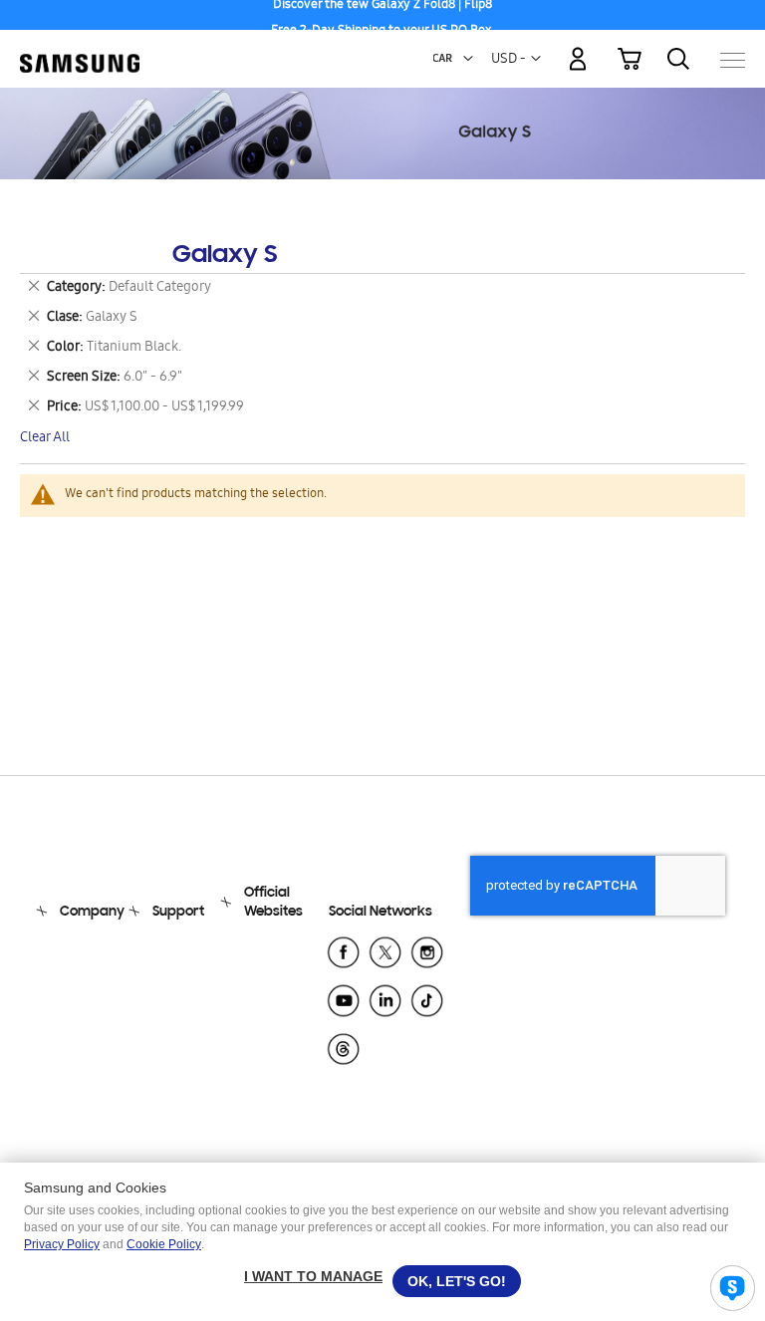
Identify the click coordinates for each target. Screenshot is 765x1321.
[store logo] (79, 50)
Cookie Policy (164, 1244)
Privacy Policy (62, 1244)
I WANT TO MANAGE (313, 1276)
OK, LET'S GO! (456, 1281)
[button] (468, 59)
